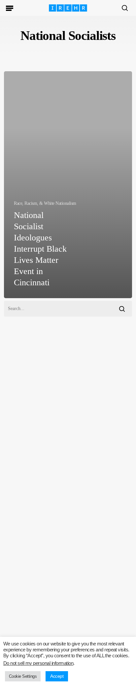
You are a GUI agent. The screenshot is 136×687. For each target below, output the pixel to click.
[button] (9, 8)
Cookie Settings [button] (23, 676)
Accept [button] (56, 676)
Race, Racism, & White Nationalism (45, 203)
